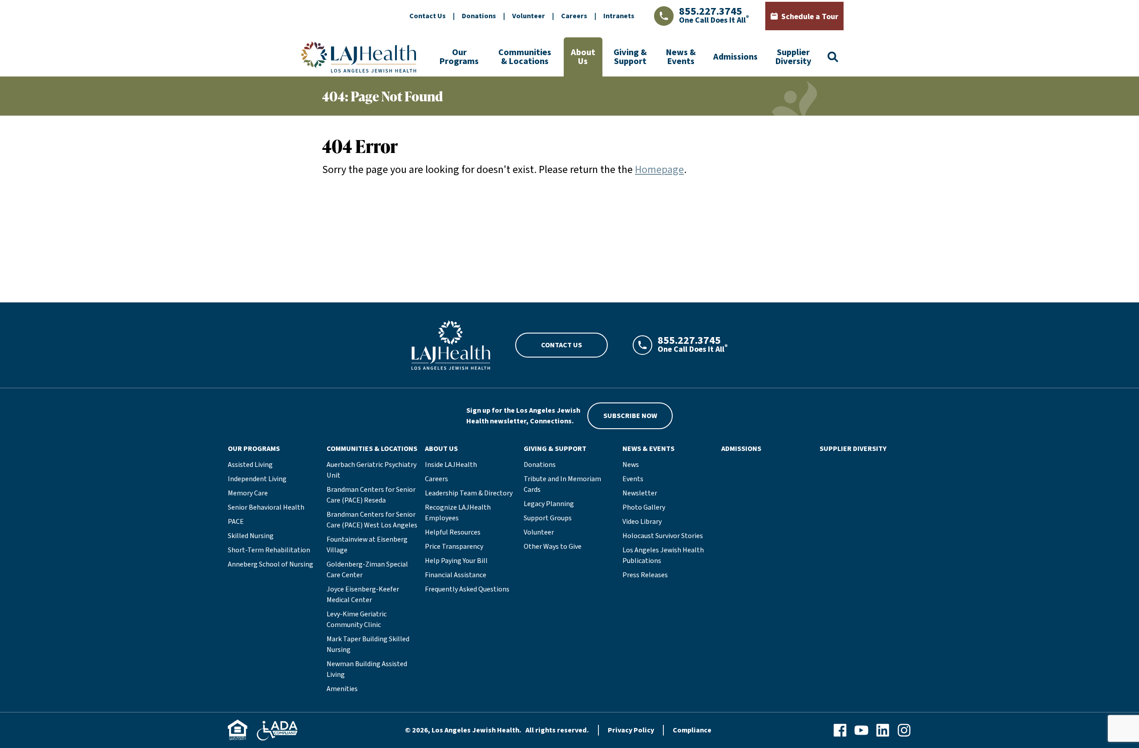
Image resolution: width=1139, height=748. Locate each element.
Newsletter (639, 493)
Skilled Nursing (251, 536)
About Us (583, 57)
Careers (574, 16)
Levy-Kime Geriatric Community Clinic (357, 619)
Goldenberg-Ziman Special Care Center (367, 569)
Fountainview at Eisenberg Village (367, 545)
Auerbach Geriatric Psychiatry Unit (371, 470)
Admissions (735, 57)
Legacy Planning (549, 504)
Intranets (618, 16)
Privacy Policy (631, 730)
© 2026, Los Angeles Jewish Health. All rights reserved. (497, 730)
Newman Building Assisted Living (367, 669)
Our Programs (459, 57)
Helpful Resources (453, 532)
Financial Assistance (455, 575)
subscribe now (630, 416)
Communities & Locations (524, 57)
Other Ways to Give (553, 546)
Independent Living (257, 479)
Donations (479, 16)
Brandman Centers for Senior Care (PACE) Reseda (371, 495)
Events (632, 479)
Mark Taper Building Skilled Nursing (368, 644)
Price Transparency (454, 546)
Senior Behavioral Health (266, 507)
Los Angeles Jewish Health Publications (663, 555)
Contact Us (427, 16)
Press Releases (645, 575)
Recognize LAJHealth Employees (458, 513)
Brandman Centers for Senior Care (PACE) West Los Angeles (372, 520)
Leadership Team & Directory (469, 493)
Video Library (642, 522)
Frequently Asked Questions (467, 589)
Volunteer (528, 16)
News (630, 465)
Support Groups (548, 518)
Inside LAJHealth (451, 465)
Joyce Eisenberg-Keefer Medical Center (363, 594)
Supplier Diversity (793, 57)
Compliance (692, 730)
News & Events (681, 57)
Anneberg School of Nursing (270, 564)
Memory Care (248, 493)
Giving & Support (630, 57)
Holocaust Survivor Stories (662, 536)
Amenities (342, 689)
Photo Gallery (643, 507)
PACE (236, 522)
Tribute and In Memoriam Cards (562, 484)
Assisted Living (250, 465)
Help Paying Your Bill (456, 561)
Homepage (659, 169)
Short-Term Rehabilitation (269, 550)
